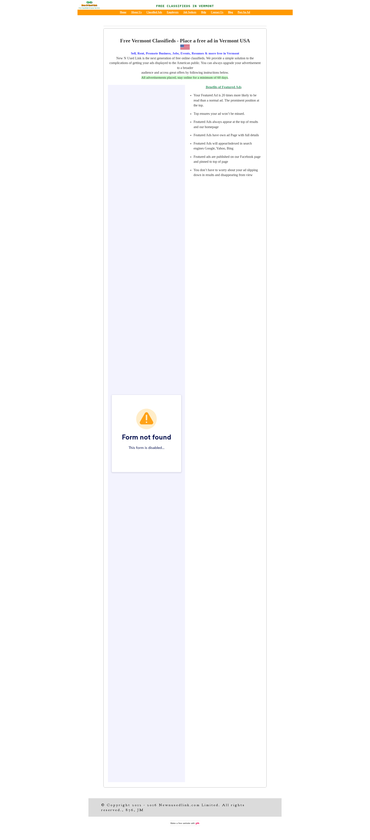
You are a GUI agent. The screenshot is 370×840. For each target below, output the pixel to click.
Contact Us (217, 12)
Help (203, 12)
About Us (136, 12)
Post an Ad (244, 12)
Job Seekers (189, 12)
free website (184, 823)
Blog (230, 12)
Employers (173, 12)
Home (123, 12)
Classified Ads (154, 12)
